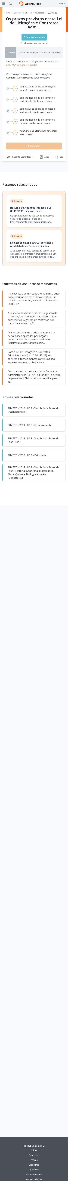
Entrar (62, 3)
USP (41, 61)
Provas (34, 1159)
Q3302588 (10, 52)
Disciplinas (34, 1164)
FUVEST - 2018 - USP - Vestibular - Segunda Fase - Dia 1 (33, 440)
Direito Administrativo (28, 52)
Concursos (34, 1155)
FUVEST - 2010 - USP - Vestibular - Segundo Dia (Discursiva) (33, 410)
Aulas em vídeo (34, 1174)
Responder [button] (34, 145)
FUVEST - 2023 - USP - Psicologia (27, 455)
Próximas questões (34, 36)
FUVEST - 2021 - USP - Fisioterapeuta (30, 425)
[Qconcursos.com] (30, 3)
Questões (34, 1169)
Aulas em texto (34, 1179)
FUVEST (27, 61)
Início (34, 1150)
